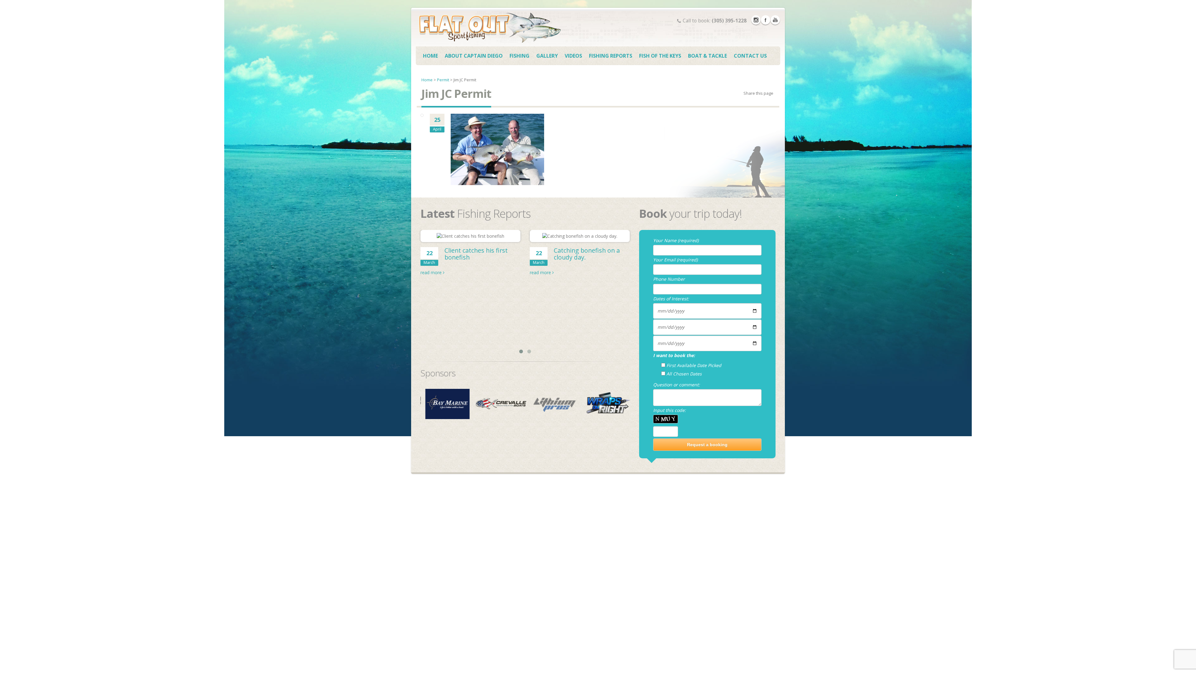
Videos (573, 55)
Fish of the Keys (660, 55)
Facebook (765, 20)
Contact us (750, 55)
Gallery (547, 55)
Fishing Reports (610, 55)
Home (430, 55)
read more (431, 272)
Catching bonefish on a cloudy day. (587, 253)
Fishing (519, 55)
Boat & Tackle (707, 55)
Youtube (775, 20)
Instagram (756, 20)
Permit (443, 80)
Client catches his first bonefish (476, 253)
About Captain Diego (474, 55)
